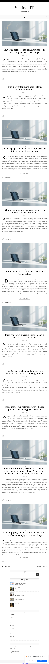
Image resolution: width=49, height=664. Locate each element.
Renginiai (12, 633)
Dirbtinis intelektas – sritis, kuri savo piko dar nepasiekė (24, 273)
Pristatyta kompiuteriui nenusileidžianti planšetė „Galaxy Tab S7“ (24, 336)
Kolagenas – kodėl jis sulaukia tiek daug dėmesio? (20, 605)
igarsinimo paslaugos (14, 649)
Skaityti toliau (24, 74)
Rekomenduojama (14, 631)
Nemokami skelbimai (14, 651)
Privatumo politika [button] (36, 657)
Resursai (12, 636)
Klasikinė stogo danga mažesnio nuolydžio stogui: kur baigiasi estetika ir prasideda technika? (20, 589)
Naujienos (24, 47)
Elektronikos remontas (14, 652)
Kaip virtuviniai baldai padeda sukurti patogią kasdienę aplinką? (20, 595)
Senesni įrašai (7, 566)
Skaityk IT (24, 7)
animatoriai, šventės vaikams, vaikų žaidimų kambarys (21, 646)
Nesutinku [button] (31, 660)
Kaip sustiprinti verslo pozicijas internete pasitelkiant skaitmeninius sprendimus (20, 584)
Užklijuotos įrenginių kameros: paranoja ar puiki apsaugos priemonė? (24, 211)
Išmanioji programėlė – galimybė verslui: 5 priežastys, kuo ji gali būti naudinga (24, 534)
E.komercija (12, 614)
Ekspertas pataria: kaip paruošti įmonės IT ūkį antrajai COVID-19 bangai (24, 51)
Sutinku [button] (42, 660)
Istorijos (11, 617)
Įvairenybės (12, 620)
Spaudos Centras (8, 79)
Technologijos (13, 639)
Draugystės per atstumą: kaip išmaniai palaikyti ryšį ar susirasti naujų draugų (24, 372)
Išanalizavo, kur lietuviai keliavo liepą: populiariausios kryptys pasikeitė (24, 408)
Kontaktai (4, 1)
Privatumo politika (24, 663)
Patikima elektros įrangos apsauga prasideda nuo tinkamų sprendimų (19, 600)
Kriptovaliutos (13, 622)
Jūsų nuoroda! (15, 654)
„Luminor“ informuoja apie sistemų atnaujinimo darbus (24, 88)
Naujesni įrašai (41, 566)
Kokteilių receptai (13, 648)
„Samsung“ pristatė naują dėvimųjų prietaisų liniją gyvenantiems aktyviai (24, 149)
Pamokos (12, 628)
